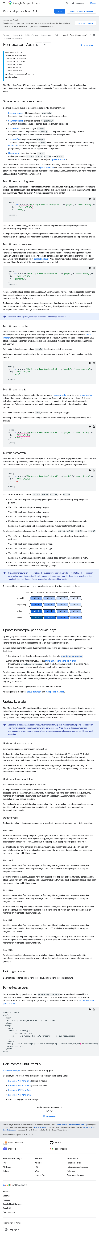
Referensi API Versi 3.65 (19, 1081)
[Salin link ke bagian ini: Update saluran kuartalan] (35, 779)
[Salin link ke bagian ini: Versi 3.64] (15, 890)
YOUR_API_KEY (25, 207)
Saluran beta (13, 128)
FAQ (4, 1163)
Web (6, 11)
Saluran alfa (13, 139)
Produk (15, 35)
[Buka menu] (4, 3)
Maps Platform (32, 3)
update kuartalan (41, 259)
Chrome (6, 1196)
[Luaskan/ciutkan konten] (21, 52)
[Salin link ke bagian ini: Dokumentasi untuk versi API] (45, 1064)
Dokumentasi (46, 35)
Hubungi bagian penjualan (81, 11)
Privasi (18, 1223)
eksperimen (13, 145)
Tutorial (6, 1171)
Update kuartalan (58, 159)
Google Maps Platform (29, 35)
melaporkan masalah (55, 692)
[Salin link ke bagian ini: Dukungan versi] (27, 971)
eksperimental (59, 395)
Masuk (93, 3)
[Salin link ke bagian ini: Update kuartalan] (29, 701)
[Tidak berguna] (94, 35)
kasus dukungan (34, 692)
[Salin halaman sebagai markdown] (45, 45)
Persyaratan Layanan (75, 1175)
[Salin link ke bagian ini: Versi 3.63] (15, 920)
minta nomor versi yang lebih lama (60, 661)
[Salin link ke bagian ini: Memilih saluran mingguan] (36, 181)
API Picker (7, 1167)
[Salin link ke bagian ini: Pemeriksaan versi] (31, 988)
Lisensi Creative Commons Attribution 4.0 (71, 1125)
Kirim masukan (86, 45)
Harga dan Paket (74, 1163)
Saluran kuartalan (15, 121)
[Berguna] (90, 35)
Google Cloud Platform (12, 1204)
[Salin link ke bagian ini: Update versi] (20, 818)
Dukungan (71, 1171)
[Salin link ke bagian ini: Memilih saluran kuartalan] (35, 244)
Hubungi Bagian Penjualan (77, 1167)
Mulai (59, 11)
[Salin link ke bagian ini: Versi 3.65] (15, 860)
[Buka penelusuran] (67, 3)
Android (38, 1163)
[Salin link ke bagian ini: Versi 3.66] (15, 830)
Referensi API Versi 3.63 (19, 1090)
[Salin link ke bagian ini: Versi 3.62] (15, 950)
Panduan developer (11, 1070)
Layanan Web (40, 1175)
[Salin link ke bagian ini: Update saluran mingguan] (35, 743)
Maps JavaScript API (25, 11)
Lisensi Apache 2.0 (39, 1127)
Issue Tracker (86, 395)
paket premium (47, 167)
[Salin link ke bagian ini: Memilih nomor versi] (29, 453)
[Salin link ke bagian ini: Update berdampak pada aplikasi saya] (58, 630)
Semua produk (9, 1212)
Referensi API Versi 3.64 (19, 1085)
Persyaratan (8, 1223)
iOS (36, 1167)
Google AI (7, 1208)
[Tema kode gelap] (90, 199)
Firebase (6, 1200)
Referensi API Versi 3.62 (19, 1095)
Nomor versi (13, 153)
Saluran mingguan (16, 113)
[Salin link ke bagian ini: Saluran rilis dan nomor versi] (45, 101)
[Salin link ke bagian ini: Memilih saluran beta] (30, 326)
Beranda (6, 35)
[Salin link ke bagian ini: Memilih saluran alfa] (29, 389)
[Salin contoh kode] (94, 199)
